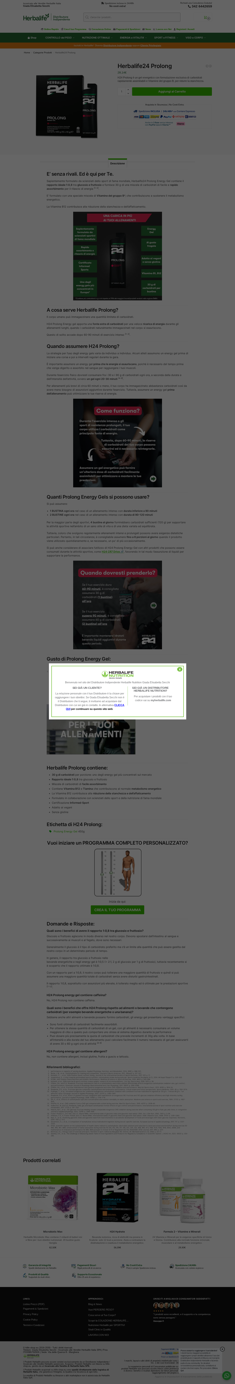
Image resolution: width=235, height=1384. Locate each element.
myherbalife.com (161, 700)
